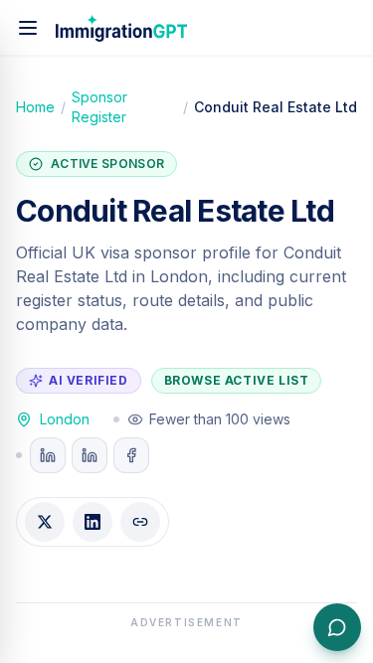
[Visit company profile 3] (131, 455)
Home (35, 106)
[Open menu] (28, 28)
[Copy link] (140, 522)
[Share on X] (45, 522)
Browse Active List (236, 380)
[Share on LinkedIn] (92, 522)
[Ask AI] (337, 627)
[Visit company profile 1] (48, 455)
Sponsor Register (99, 106)
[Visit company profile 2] (89, 455)
